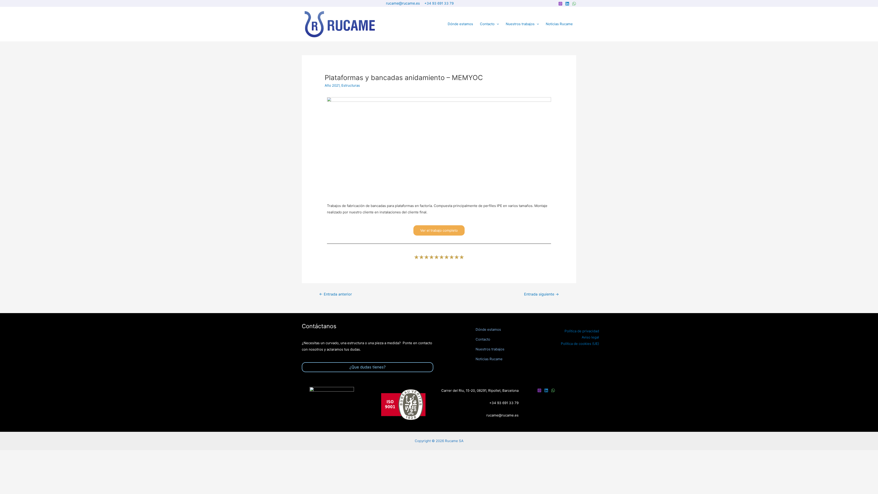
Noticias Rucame (559, 24)
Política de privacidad (582, 331)
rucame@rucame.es (403, 3)
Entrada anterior (335, 294)
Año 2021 (332, 85)
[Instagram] (560, 4)
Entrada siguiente (541, 294)
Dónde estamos (460, 24)
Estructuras (350, 85)
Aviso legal (590, 337)
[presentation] (497, 24)
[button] (439, 230)
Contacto (487, 24)
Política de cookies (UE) (580, 343)
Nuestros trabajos (520, 24)
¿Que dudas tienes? (367, 367)
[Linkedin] (567, 4)
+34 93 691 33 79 (439, 3)
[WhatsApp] (574, 4)
